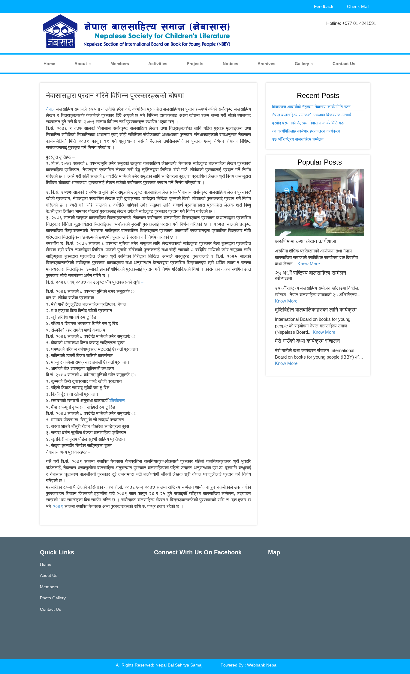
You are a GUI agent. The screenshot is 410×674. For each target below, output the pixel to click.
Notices (230, 63)
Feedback (323, 6)
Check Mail (358, 6)
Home (49, 63)
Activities (157, 63)
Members (119, 63)
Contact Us (344, 63)
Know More (308, 263)
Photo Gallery (53, 597)
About (81, 63)
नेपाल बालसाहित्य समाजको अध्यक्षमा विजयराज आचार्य (311, 114)
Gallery (302, 63)
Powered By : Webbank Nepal (249, 665)
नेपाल (51, 109)
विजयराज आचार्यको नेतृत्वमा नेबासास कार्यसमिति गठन (311, 106)
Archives (267, 63)
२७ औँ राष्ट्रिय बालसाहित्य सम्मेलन (298, 139)
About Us (48, 575)
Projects (195, 63)
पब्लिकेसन (117, 400)
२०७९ (59, 506)
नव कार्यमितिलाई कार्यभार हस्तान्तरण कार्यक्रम (306, 131)
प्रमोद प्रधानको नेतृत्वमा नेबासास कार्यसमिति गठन (308, 123)
